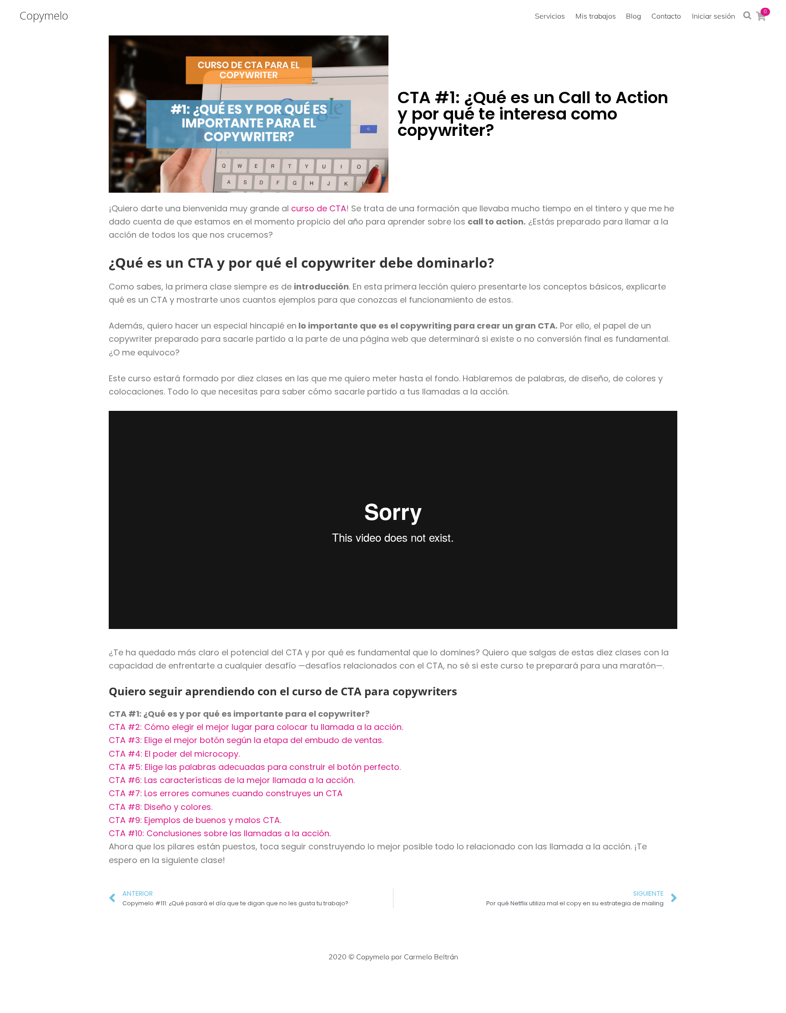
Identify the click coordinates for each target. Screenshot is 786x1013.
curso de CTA (318, 208)
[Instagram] (373, 984)
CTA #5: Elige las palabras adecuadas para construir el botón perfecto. (255, 767)
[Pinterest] (393, 984)
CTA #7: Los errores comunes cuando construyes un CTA (226, 793)
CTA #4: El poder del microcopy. (174, 753)
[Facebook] (333, 984)
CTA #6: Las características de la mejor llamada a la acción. (232, 780)
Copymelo (44, 15)
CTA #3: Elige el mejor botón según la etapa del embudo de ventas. (246, 740)
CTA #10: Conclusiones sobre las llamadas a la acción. (220, 833)
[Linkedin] (413, 984)
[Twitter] (353, 984)
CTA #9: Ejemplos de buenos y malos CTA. (195, 820)
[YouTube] (433, 984)
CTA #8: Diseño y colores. (160, 807)
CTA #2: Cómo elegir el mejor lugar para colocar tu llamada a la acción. (256, 727)
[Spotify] (453, 984)
